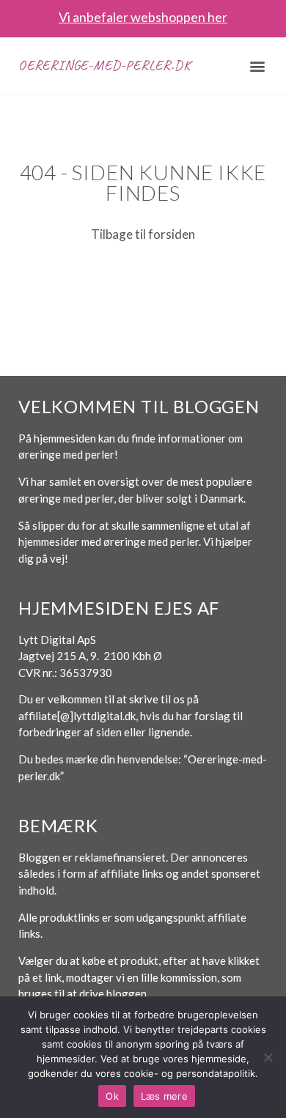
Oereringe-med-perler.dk (104, 65)
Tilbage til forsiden (143, 234)
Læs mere (164, 1096)
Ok (112, 1096)
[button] (258, 65)
